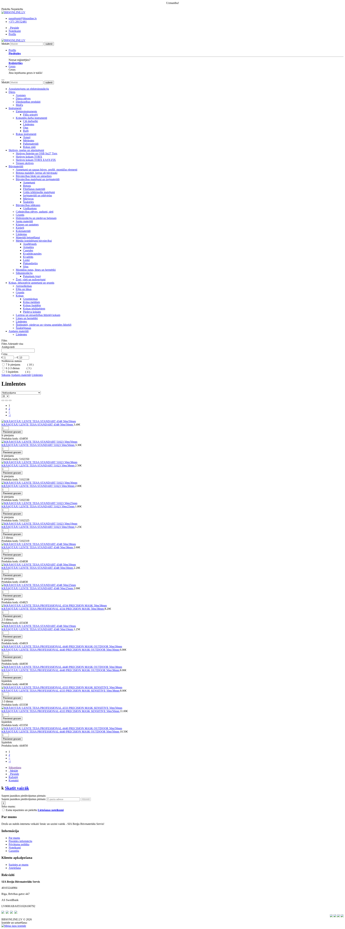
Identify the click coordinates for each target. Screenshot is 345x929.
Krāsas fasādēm (32, 305)
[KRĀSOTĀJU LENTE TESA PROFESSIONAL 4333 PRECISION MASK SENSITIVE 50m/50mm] (61, 707)
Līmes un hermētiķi (27, 318)
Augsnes (21, 95)
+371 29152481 (18, 21)
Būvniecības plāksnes (28, 205)
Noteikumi (15, 30)
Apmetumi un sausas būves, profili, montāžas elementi (46, 169)
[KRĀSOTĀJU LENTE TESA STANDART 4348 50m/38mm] (38, 544)
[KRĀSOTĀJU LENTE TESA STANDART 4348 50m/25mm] (38, 585)
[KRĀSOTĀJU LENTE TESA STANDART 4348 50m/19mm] (38, 626)
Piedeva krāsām (32, 311)
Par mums (14, 837)
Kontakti (14, 780)
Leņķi (26, 260)
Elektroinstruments (26, 111)
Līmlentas (21, 234)
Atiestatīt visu (15, 343)
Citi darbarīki (30, 121)
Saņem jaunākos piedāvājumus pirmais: (23, 799)
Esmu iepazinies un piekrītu (35, 810)
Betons (27, 185)
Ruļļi (26, 130)
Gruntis (20, 214)
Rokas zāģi (29, 146)
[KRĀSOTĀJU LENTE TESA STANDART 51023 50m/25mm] (39, 503)
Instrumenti (15, 108)
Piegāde (14, 27)
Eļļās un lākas (23, 289)
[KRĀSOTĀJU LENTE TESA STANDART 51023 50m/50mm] (39, 441)
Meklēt (5, 43)
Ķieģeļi (20, 227)
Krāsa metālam (31, 302)
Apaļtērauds (30, 243)
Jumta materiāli (24, 221)
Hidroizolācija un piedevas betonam (36, 218)
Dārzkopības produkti (28, 101)
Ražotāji (13, 777)
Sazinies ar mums (18, 864)
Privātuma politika (19, 844)
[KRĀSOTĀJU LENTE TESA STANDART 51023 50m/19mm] (39, 523)
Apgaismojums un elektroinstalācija (29, 88)
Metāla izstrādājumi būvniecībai (34, 240)
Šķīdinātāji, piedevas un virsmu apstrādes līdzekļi (43, 324)
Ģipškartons (30, 208)
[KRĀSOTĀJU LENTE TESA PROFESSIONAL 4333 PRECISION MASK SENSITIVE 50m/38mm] (61, 687)
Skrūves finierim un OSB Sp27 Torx (36, 153)
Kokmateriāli (23, 231)
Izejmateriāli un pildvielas (37, 195)
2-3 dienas (14, 368)
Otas (25, 127)
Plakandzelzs (30, 263)
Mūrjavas (28, 198)
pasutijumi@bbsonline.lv (23, 18)
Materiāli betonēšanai (28, 237)
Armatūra (28, 247)
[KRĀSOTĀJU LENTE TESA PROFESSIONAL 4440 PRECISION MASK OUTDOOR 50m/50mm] (61, 728)
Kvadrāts (28, 256)
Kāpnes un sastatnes (27, 224)
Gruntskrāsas (30, 298)
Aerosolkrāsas (24, 285)
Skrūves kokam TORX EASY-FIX (36, 159)
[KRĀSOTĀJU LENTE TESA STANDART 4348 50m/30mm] (38, 564)
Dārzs (12, 92)
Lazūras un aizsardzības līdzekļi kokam (38, 315)
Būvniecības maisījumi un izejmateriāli (37, 179)
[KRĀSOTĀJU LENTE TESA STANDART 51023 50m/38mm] (39, 462)
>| (10, 415)
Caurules (28, 250)
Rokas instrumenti (26, 134)
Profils (12, 34)
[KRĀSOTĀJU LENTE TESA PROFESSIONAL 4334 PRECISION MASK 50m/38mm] (54, 605)
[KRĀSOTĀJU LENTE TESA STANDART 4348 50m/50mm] (38, 421)
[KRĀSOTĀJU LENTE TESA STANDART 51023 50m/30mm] (39, 482)
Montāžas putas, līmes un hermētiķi (36, 269)
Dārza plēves (23, 98)
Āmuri (26, 137)
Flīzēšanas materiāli (34, 189)
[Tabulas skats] (10, 400)
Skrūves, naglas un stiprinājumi (26, 150)
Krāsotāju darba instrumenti (31, 117)
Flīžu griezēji (30, 114)
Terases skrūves (25, 163)
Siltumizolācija (24, 273)
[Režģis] (2, 400)
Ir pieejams (14, 364)
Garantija (14, 850)
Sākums (5, 375)
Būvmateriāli (16, 166)
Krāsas (20, 295)
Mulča (19, 104)
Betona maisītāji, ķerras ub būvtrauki (36, 172)
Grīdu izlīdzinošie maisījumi (39, 192)
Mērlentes (28, 140)
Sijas (25, 266)
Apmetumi (29, 182)
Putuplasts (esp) (32, 276)
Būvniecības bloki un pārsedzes (34, 176)
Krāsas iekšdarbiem (34, 308)
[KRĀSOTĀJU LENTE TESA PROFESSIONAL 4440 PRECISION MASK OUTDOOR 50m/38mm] (61, 666)
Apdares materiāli (19, 331)
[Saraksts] (6, 400)
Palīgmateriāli (30, 143)
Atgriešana (15, 867)
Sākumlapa (15, 767)
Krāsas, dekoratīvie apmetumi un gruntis (31, 282)
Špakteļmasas (23, 327)
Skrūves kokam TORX (29, 156)
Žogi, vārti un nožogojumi (30, 279)
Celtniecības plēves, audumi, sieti (34, 211)
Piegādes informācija (20, 841)
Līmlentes (28, 124)
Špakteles (28, 201)
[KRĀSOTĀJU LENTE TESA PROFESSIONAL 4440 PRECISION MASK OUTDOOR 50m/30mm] (61, 646)
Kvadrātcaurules (32, 253)
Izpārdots (13, 371)
